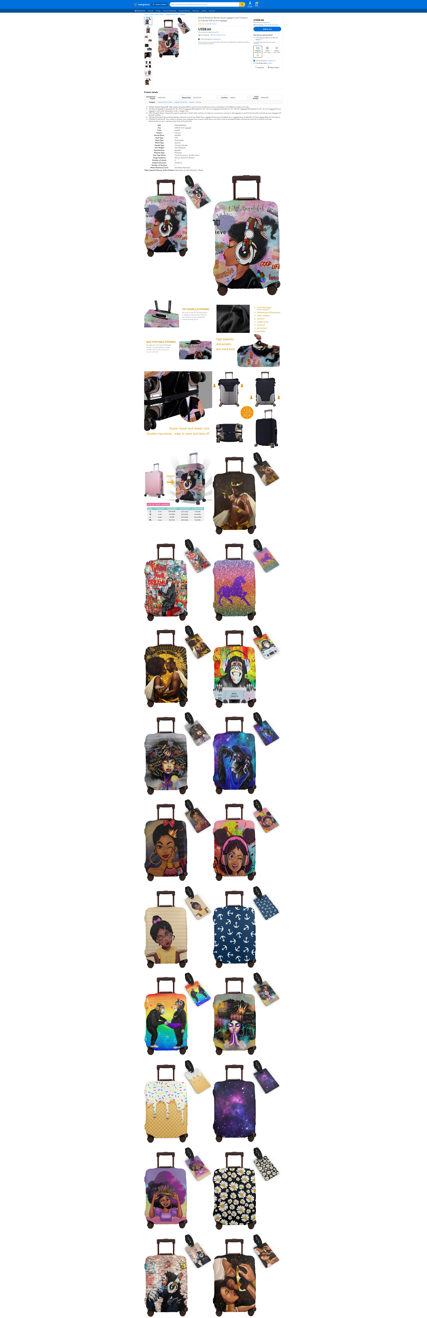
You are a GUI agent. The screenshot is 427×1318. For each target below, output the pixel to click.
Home (146, 14)
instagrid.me (217, 39)
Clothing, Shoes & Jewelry (156, 14)
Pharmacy (196, 11)
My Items (212, 11)
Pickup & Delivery (184, 11)
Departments (141, 11)
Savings (158, 11)
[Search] (242, 4)
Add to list (261, 67)
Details (270, 63)
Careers (204, 11)
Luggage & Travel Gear (171, 14)
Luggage (182, 14)
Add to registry (274, 67)
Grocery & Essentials (169, 11)
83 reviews (213, 24)
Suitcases (198, 102)
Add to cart (267, 29)
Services (150, 11)
